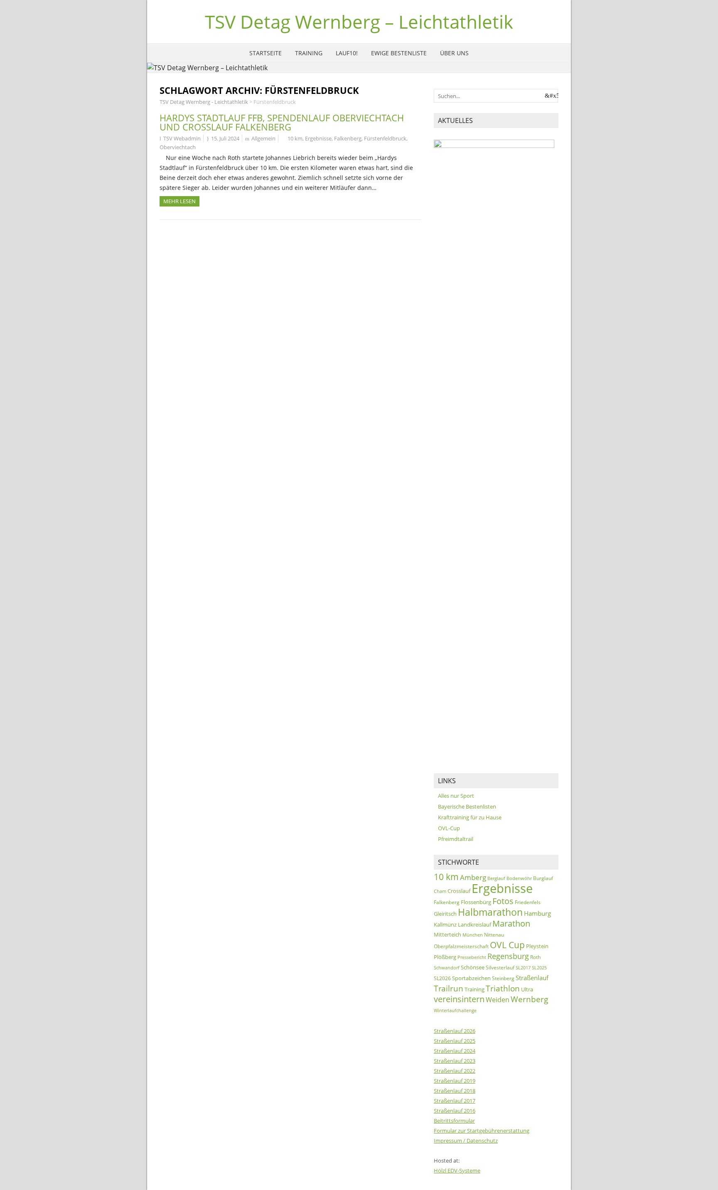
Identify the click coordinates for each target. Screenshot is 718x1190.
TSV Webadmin (182, 138)
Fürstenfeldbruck (385, 138)
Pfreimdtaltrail (455, 839)
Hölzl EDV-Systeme (457, 1170)
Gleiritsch (445, 913)
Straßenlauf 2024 (454, 1051)
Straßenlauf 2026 (454, 1031)
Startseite (265, 53)
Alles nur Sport (456, 795)
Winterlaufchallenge (455, 1010)
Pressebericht (471, 957)
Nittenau (494, 934)
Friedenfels (528, 902)
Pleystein (537, 946)
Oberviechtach (178, 147)
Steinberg (503, 978)
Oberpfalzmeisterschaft (461, 946)
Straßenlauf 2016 (454, 1110)
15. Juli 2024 (225, 138)
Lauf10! (347, 53)
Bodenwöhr (519, 878)
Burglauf (543, 878)
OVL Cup (507, 945)
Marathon (511, 923)
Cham (440, 891)
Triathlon (503, 988)
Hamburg (537, 913)
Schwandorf (447, 967)
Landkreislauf (474, 924)
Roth (535, 957)
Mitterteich (447, 934)
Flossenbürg (476, 902)
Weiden (497, 999)
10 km (295, 138)
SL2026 (442, 978)
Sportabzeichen (471, 978)
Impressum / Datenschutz (466, 1140)
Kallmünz (445, 924)
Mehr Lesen (179, 201)
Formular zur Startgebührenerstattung (481, 1130)
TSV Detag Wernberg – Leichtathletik (359, 21)
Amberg (473, 877)
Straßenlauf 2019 (454, 1080)
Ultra (527, 989)
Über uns (454, 53)
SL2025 (539, 968)
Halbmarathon (490, 912)
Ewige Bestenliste (399, 53)
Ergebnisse (318, 138)
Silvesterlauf (500, 967)
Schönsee (472, 967)
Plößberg (445, 957)
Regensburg (508, 956)
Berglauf (496, 878)
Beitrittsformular (454, 1120)
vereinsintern (459, 999)
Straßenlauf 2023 (454, 1061)
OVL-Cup (449, 828)
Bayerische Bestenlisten (467, 806)
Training (308, 53)
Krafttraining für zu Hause (470, 817)
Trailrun (448, 988)
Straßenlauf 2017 (454, 1100)
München (472, 935)
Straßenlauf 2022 (454, 1070)
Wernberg (529, 999)
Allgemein (263, 138)
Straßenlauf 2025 (454, 1041)
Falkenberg (347, 138)
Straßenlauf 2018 (454, 1090)
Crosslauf (459, 891)
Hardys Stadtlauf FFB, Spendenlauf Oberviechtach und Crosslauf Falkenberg (282, 122)
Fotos (503, 901)
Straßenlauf (532, 978)
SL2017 (523, 967)
